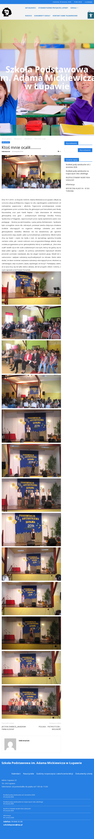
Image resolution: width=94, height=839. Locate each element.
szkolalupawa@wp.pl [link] (13, 824)
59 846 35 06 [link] (13, 821)
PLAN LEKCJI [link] (78, 2)
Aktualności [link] (18, 139)
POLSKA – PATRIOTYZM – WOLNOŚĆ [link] (50, 727)
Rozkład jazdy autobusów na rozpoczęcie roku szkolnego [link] (77, 172)
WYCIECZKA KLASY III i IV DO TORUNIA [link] (78, 189)
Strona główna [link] (7, 139)
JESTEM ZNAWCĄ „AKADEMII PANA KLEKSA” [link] (14, 727)
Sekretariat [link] (6, 151)
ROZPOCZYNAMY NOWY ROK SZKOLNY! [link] (78, 178)
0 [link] (60, 151)
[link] (91, 15)
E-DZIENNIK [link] (88, 2)
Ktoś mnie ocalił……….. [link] (21, 147)
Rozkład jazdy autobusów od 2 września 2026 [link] (78, 165)
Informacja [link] (70, 184)
